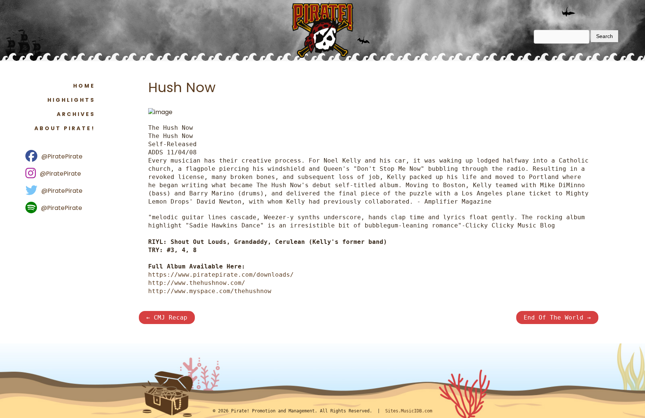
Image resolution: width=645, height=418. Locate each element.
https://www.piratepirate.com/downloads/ (221, 274)
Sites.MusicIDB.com (408, 411)
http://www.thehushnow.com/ (196, 282)
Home (84, 85)
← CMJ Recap (166, 317)
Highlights (71, 100)
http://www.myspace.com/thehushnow (209, 291)
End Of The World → (557, 317)
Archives (76, 114)
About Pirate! (64, 128)
